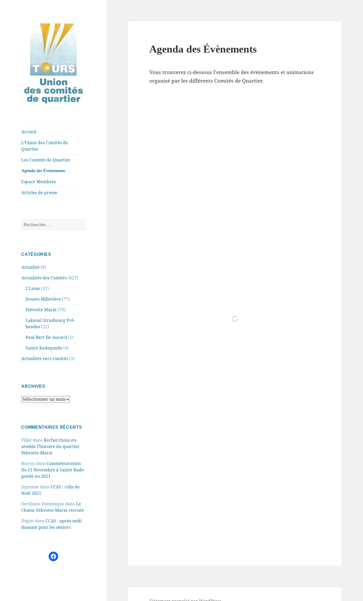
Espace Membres (38, 182)
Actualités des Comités (44, 278)
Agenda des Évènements (43, 170)
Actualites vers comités (44, 358)
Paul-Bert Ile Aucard (46, 337)
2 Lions (33, 288)
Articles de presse (39, 192)
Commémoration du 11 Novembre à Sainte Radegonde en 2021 (53, 470)
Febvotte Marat (41, 310)
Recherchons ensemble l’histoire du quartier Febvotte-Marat (50, 446)
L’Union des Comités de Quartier (44, 146)
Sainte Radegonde (44, 348)
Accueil (28, 132)
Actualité (30, 267)
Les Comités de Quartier (45, 160)
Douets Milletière (43, 299)
